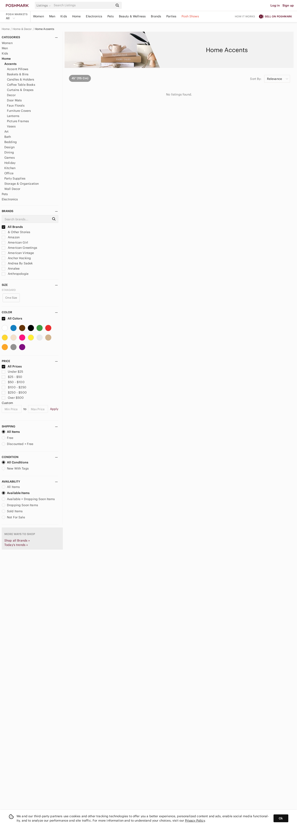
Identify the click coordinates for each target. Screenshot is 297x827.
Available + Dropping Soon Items (31, 499)
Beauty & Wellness (132, 16)
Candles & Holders (20, 79)
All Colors (14, 318)
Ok (281, 818)
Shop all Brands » (17, 540)
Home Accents (44, 29)
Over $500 (16, 398)
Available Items (18, 493)
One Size (11, 298)
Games (9, 158)
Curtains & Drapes (20, 90)
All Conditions (17, 462)
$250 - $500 (17, 392)
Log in (275, 5)
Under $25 (15, 372)
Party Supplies (14, 178)
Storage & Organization (21, 184)
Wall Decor (12, 189)
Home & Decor (22, 29)
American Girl (17, 242)
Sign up (288, 5)
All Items (13, 432)
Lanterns (13, 116)
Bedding (10, 142)
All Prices (15, 366)
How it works (245, 16)
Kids (63, 16)
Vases (11, 126)
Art (6, 131)
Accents (10, 64)
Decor (11, 95)
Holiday (9, 163)
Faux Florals (16, 105)
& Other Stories (18, 232)
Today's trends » (16, 545)
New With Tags (18, 468)
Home (76, 16)
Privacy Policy (195, 820)
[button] (44, 5)
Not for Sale (16, 517)
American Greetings (22, 248)
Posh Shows (190, 16)
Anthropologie (17, 274)
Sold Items (15, 511)
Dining (9, 152)
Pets (110, 16)
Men (52, 16)
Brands (156, 16)
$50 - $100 (16, 382)
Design (9, 147)
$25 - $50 (15, 377)
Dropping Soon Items (22, 505)
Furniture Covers (19, 111)
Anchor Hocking (19, 258)
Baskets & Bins (17, 74)
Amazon (13, 237)
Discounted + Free (20, 444)
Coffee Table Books (21, 85)
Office (8, 173)
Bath (7, 137)
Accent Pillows (17, 69)
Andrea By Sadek (20, 263)
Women (38, 16)
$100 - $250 (17, 387)
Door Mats (14, 100)
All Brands (15, 227)
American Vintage (20, 253)
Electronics (94, 16)
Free (10, 438)
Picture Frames (18, 121)
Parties (171, 16)
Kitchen (9, 168)
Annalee (13, 268)
